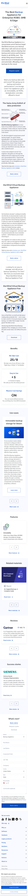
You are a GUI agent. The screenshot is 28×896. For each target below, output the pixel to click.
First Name (6, 742)
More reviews (13, 654)
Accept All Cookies (14, 887)
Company (6, 765)
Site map (4, 823)
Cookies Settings (14, 891)
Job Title (5, 759)
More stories (13, 709)
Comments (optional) (9, 788)
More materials (13, 610)
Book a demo (14, 174)
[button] (11, 501)
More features (13, 553)
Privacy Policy (5, 868)
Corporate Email (8, 754)
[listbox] (14, 737)
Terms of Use (4, 866)
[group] (14, 456)
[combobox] (6, 783)
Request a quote (14, 71)
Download (14, 337)
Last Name (6, 748)
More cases (13, 507)
